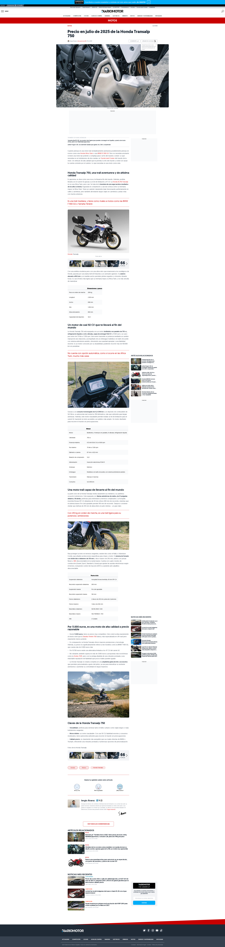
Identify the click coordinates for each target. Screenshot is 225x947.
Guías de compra (96, 16)
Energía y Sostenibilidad (145, 16)
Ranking (107, 16)
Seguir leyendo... (111, 809)
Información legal (141, 945)
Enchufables (89, 876)
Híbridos (125, 16)
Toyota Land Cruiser (142, 7)
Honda (133, 7)
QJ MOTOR (116, 7)
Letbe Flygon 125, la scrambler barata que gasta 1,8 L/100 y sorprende (89, 144)
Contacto (133, 945)
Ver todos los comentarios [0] (98, 824)
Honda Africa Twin (86, 153)
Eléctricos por (10, 5)
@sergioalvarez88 (82, 41)
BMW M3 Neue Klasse (105, 7)
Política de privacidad (157, 945)
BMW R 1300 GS (103, 153)
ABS (74, 561)
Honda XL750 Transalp (120, 182)
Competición (77, 16)
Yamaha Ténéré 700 (89, 637)
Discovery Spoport (75, 7)
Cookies (149, 945)
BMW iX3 (94, 7)
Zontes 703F (78, 656)
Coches (86, 16)
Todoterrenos (125, 7)
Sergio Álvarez (73, 41)
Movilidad (158, 16)
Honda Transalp (98, 767)
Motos (132, 16)
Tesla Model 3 (86, 7)
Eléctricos (116, 16)
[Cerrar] (156, 45)
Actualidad (66, 16)
